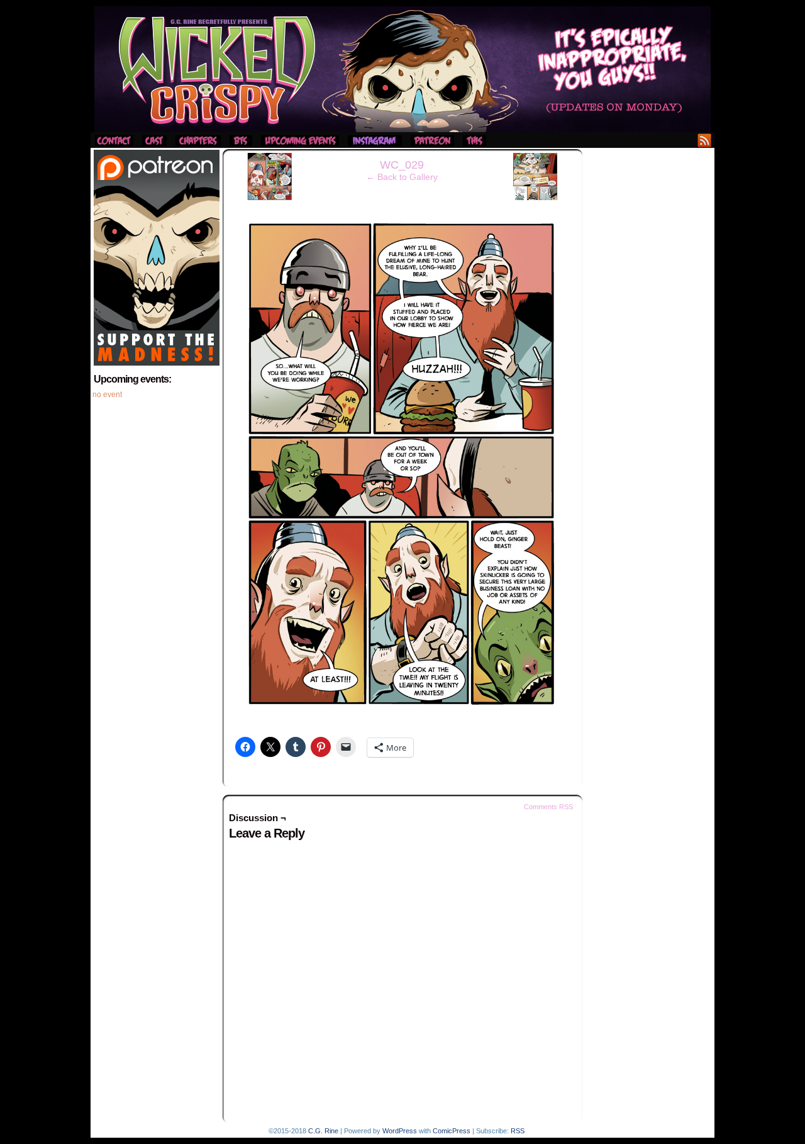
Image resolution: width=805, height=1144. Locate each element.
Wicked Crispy (402, 69)
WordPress (399, 1131)
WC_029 (402, 165)
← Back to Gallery (402, 177)
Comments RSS (548, 806)
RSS (705, 140)
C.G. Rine (323, 1131)
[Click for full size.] (402, 713)
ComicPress (451, 1131)
